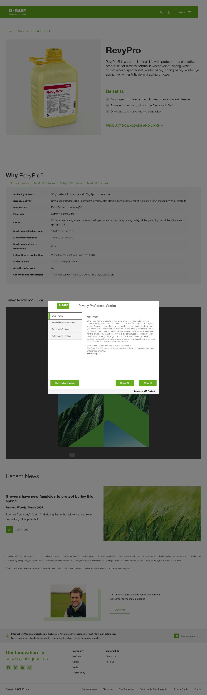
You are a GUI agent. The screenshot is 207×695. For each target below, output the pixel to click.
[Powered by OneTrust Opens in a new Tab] (145, 392)
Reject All (124, 383)
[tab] (65, 316)
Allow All (148, 383)
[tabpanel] (121, 336)
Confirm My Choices (65, 383)
